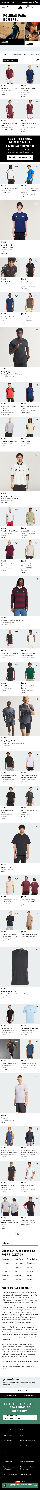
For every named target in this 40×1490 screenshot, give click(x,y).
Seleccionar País (25, 1474)
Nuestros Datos (8, 1461)
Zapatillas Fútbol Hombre (32, 1276)
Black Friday (24, 1446)
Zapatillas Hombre (5, 1259)
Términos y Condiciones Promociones (27, 1468)
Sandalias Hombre (5, 1276)
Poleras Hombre (4, 1268)
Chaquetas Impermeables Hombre (32, 1268)
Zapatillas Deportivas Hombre (18, 1280)
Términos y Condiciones (27, 1461)
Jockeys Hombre (4, 1280)
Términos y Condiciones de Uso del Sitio (10, 1468)
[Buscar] (31, 7)
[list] (20, 54)
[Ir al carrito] (36, 7)
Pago (21, 1435)
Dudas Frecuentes (26, 1430)
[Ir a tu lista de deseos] (8, 7)
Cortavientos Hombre (18, 1263)
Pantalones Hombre (18, 1268)
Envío (5, 1446)
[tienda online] (20, 8)
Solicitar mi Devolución (27, 1440)
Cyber (5, 1451)
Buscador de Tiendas (10, 1430)
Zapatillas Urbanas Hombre (18, 1276)
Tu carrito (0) (28, 1395)
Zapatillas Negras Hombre (18, 1259)
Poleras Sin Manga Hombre (32, 1272)
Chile (23, 1482)
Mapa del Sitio (7, 1435)
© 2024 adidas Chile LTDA (20, 1487)
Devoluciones (7, 1440)
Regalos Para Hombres (6, 1272)
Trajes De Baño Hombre (32, 1259)
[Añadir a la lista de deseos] (16, 68)
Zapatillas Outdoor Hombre (30, 1263)
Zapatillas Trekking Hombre (30, 1280)
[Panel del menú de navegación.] (3, 7)
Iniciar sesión (11, 1395)
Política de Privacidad (10, 1474)
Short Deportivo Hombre (17, 1272)
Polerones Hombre (5, 1263)
